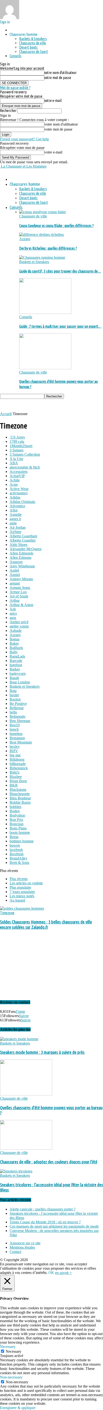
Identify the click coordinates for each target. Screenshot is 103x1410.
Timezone (7, 913)
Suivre (24, 1016)
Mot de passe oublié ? (15, 87)
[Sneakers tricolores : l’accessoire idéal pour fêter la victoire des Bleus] (16, 1171)
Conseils (15, 56)
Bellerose (17, 708)
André (14, 570)
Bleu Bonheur (20, 798)
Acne (14, 484)
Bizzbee (16, 777)
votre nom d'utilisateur (60, 72)
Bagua (14, 639)
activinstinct (19, 493)
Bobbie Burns (20, 802)
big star (15, 755)
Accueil (6, 414)
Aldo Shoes (18, 545)
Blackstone (18, 789)
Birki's (14, 772)
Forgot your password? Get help (24, 139)
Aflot (13, 510)
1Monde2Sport (21, 446)
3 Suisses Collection (25, 454)
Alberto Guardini (22, 540)
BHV (14, 751)
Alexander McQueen (25, 549)
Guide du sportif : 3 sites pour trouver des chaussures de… (60, 271)
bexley (15, 747)
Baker (14, 643)
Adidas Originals (22, 502)
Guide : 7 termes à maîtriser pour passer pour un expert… (60, 326)
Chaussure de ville (33, 216)
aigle (13, 523)
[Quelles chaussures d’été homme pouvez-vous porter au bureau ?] (45, 368)
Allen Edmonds (21, 553)
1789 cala (17, 441)
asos (13, 618)
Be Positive (18, 704)
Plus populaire (20, 887)
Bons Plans (18, 828)
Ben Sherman (20, 721)
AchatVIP (17, 476)
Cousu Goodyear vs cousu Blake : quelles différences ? (56, 225)
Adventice (17, 506)
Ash (13, 609)
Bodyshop (17, 815)
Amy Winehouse (22, 566)
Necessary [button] (8, 1347)
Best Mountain (21, 742)
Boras (14, 837)
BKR (14, 785)
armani (15, 583)
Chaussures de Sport (33, 51)
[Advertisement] (38, 405)
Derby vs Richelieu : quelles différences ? (48, 248)
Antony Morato (21, 579)
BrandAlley (18, 858)
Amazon (16, 562)
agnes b (15, 519)
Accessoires (19, 472)
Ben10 (15, 725)
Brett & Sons (19, 863)
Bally (14, 652)
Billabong (17, 759)
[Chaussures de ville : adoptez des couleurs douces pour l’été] (26, 1148)
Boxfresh (16, 854)
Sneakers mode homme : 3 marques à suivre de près (42, 1052)
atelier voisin (19, 626)
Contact (15, 1252)
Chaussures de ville (32, 43)
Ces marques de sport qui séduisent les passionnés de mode (54, 1226)
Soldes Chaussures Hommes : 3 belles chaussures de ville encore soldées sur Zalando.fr (46, 924)
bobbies (15, 807)
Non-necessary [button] (11, 1377)
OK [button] (51, 1273)
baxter (14, 695)
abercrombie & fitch (25, 467)
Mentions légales (22, 1247)
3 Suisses (16, 450)
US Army (17, 437)
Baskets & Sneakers (33, 39)
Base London (20, 682)
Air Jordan (18, 527)
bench (14, 729)
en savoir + (63, 1273)
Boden (15, 811)
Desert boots (28, 47)
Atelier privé (19, 622)
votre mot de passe (57, 77)
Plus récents (19, 879)
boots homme (20, 832)
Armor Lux (18, 592)
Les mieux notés (22, 896)
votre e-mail (53, 100)
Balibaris (16, 648)
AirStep (15, 532)
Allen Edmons (20, 557)
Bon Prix (16, 820)
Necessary (13, 1351)
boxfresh (16, 850)
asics (13, 613)
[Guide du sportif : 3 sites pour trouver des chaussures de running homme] (42, 257)
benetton (16, 734)
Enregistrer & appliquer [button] (17, 1408)
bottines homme (22, 841)
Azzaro (24, 239)
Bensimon (17, 738)
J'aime (20, 1011)
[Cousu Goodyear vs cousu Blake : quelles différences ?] (42, 212)
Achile (15, 480)
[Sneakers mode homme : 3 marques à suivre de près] (19, 1039)
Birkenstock (19, 768)
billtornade (18, 764)
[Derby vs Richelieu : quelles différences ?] (41, 234)
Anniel (15, 575)
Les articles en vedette (26, 883)
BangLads (17, 656)
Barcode (16, 661)
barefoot (16, 665)
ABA (14, 463)
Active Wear (19, 489)
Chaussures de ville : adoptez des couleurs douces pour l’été (48, 1161)
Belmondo (17, 716)
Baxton (15, 699)
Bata (13, 691)
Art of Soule (19, 596)
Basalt (14, 678)
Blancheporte (20, 794)
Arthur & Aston (21, 605)
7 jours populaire (22, 892)
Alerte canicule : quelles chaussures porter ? (42, 1209)
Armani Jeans (20, 588)
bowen (15, 845)
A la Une (16, 459)
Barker (15, 669)
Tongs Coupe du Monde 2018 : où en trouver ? (45, 1222)
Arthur (15, 600)
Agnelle (16, 514)
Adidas (15, 497)
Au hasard (17, 900)
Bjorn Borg (18, 781)
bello (13, 712)
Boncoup (16, 824)
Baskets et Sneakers (34, 262)
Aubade (16, 630)
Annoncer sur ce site (25, 1243)
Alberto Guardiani (23, 536)
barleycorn (18, 673)
